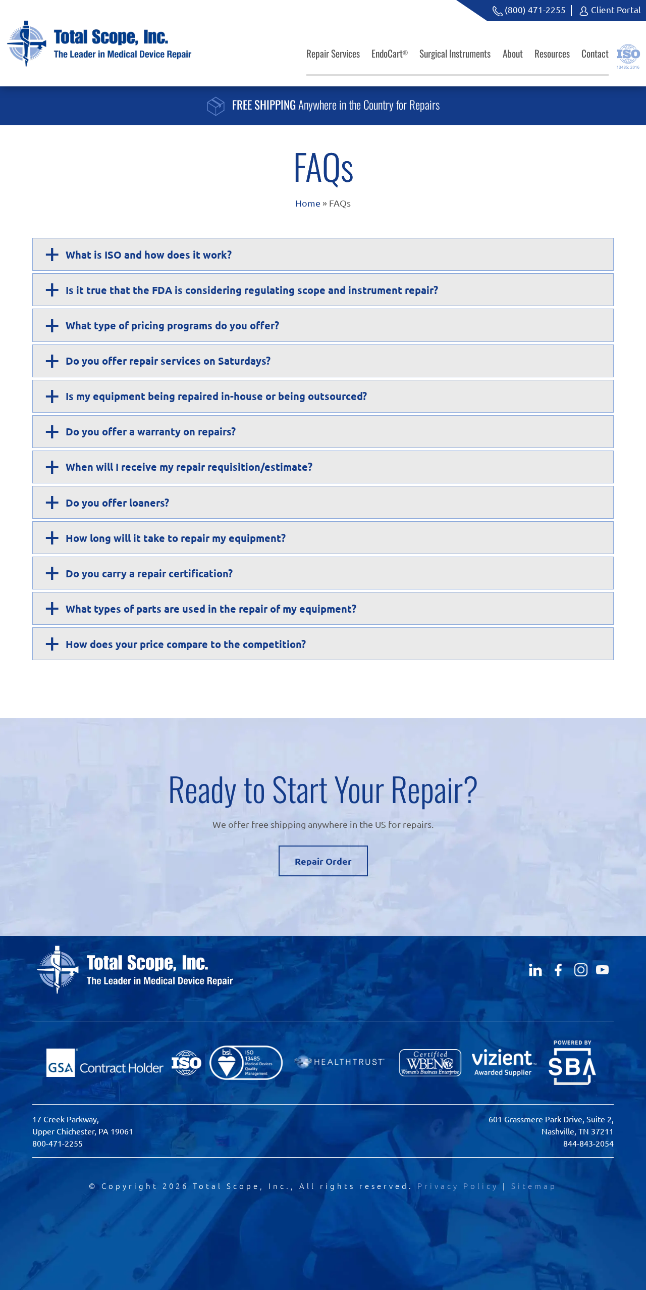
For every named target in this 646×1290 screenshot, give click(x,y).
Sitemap (534, 1185)
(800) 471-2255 (534, 9)
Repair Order (323, 861)
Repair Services (333, 53)
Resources (552, 53)
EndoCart (389, 53)
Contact (595, 53)
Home (307, 202)
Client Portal (615, 9)
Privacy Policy (458, 1185)
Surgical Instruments (455, 53)
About (513, 53)
